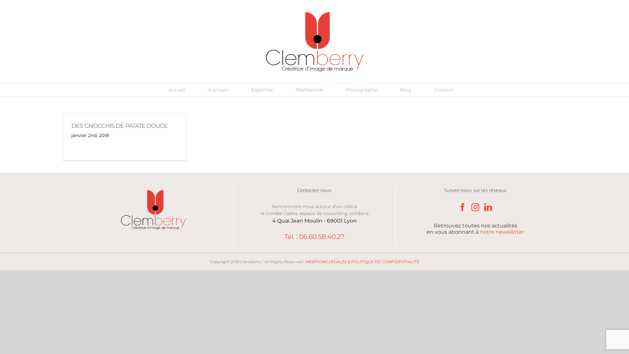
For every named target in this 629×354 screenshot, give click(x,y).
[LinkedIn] (488, 207)
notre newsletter (502, 232)
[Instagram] (475, 207)
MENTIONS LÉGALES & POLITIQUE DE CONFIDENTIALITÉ (362, 261)
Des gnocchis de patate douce (119, 125)
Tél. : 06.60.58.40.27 (314, 237)
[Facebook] (463, 207)
